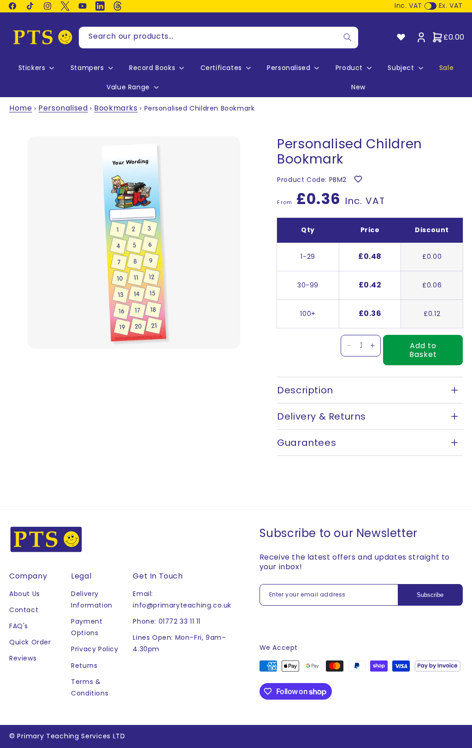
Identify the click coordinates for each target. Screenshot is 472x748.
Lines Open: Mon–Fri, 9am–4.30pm (179, 643)
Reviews (22, 658)
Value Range (128, 87)
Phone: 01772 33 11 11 (167, 621)
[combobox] (218, 37)
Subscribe (430, 594)
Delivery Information (91, 599)
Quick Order (30, 642)
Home (20, 108)
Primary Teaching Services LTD (71, 736)
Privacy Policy (94, 649)
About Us (24, 593)
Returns (84, 665)
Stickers (32, 68)
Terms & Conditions (89, 687)
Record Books (152, 68)
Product (349, 68)
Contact (23, 609)
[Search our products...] (347, 37)
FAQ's (18, 626)
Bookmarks (115, 108)
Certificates (221, 68)
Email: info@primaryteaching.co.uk (182, 599)
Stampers (87, 68)
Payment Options (86, 627)
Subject (401, 68)
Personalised (288, 68)
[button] (35, 67)
